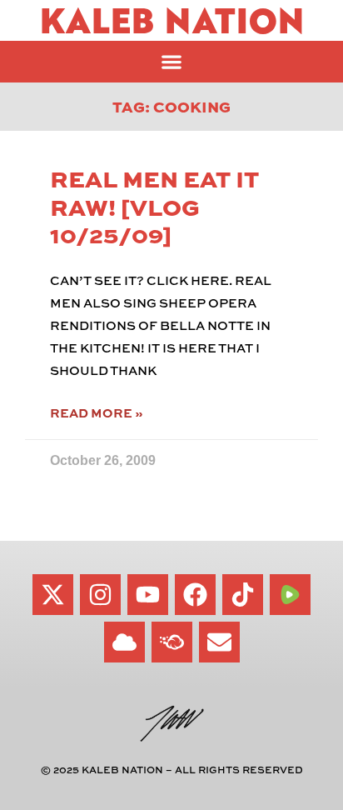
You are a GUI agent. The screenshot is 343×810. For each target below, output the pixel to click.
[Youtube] (147, 594)
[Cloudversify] (172, 642)
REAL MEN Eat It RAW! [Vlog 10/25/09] (154, 206)
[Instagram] (100, 594)
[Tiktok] (242, 594)
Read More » (96, 413)
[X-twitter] (52, 594)
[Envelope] (219, 642)
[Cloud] (124, 642)
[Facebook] (195, 594)
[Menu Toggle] (171, 61)
